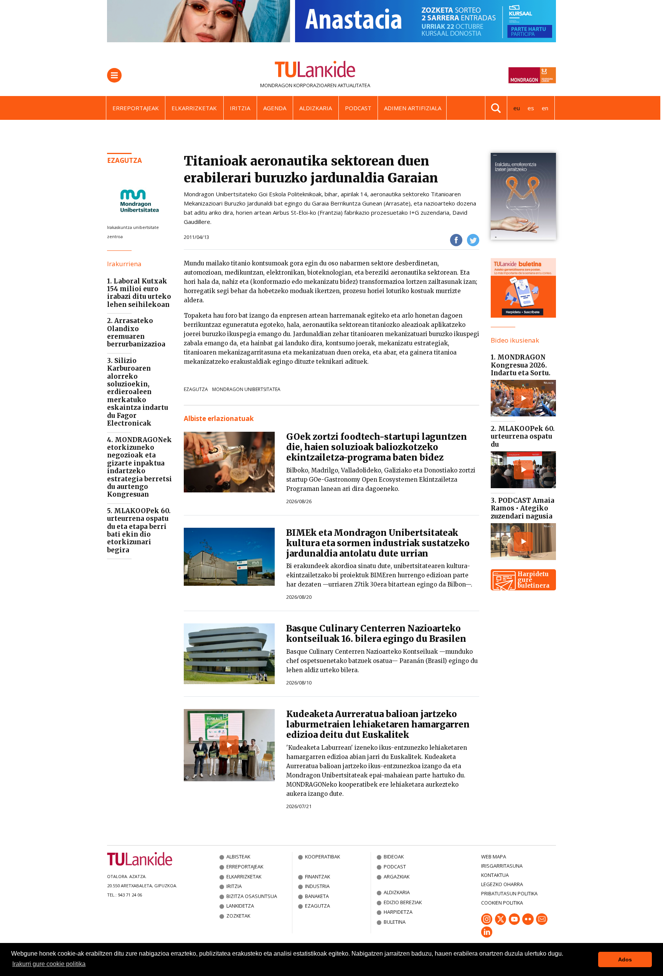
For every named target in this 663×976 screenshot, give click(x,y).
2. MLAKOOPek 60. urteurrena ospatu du (523, 436)
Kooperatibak (322, 856)
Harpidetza (398, 911)
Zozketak (238, 915)
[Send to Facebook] (456, 239)
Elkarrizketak (194, 108)
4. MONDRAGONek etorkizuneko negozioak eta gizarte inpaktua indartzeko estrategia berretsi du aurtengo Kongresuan (139, 467)
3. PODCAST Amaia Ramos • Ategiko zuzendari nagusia (522, 508)
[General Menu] (114, 75)
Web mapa (493, 856)
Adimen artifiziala (412, 108)
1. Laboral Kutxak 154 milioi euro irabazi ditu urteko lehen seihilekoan (139, 293)
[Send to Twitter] (473, 239)
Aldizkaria (315, 108)
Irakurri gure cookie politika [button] (49, 964)
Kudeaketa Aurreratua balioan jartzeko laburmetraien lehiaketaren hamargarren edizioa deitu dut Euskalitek (378, 724)
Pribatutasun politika (509, 893)
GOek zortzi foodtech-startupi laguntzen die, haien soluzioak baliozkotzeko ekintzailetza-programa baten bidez (376, 447)
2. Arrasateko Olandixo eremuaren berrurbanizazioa (136, 332)
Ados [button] (625, 959)
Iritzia (240, 108)
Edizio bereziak (403, 902)
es (531, 108)
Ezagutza (124, 160)
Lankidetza (240, 905)
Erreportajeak (135, 108)
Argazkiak (396, 876)
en (545, 108)
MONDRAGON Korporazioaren (298, 85)
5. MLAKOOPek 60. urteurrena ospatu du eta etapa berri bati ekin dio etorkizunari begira (139, 530)
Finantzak (317, 876)
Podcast (358, 108)
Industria (317, 886)
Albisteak (238, 856)
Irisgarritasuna (502, 865)
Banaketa (317, 896)
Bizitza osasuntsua (251, 896)
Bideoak (394, 856)
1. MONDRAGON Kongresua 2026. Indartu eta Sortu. (521, 365)
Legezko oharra (502, 884)
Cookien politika (502, 902)
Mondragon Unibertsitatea (246, 389)
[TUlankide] (315, 71)
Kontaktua (495, 875)
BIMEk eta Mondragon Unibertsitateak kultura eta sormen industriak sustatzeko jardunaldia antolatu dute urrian (378, 543)
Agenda (274, 108)
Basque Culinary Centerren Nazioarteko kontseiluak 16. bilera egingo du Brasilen (376, 633)
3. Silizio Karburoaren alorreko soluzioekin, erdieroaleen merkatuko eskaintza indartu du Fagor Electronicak (137, 392)
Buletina (395, 921)
